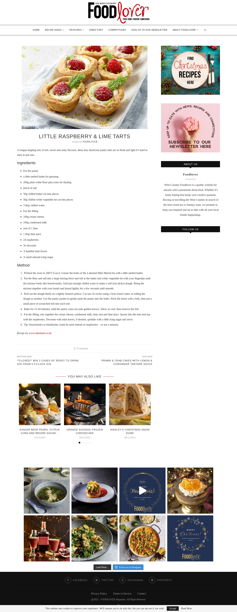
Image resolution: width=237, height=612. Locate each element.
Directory (96, 30)
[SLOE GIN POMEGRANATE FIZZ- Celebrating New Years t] (47, 538)
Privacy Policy (99, 593)
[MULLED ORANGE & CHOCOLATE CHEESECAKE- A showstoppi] (190, 491)
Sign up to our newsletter (149, 30)
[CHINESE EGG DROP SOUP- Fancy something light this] (47, 491)
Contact (141, 593)
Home (36, 30)
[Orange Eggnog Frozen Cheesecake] (85, 404)
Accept (172, 608)
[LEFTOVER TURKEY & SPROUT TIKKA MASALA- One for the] (142, 538)
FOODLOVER (90, 141)
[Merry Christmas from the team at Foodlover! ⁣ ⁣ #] (190, 538)
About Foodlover (184, 30)
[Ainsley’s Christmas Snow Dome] (130, 404)
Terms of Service (122, 593)
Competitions (117, 30)
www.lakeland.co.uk (40, 333)
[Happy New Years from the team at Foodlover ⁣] (142, 491)
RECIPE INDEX (53, 30)
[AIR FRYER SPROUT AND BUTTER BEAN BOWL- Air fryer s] (94, 538)
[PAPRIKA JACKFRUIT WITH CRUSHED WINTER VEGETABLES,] (94, 491)
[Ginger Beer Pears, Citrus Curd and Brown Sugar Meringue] (40, 404)
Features (75, 30)
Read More (186, 608)
